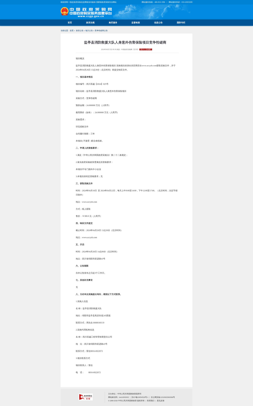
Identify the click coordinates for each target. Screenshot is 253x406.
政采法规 (90, 22)
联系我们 (150, 401)
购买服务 (113, 22)
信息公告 (158, 22)
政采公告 (79, 31)
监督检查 (136, 22)
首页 (70, 22)
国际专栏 (181, 22)
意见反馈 (160, 401)
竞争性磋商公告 (101, 31)
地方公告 (89, 31)
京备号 (139, 397)
